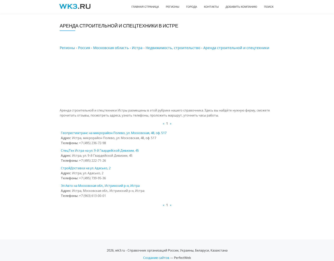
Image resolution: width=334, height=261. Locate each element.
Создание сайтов (156, 258)
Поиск (269, 6)
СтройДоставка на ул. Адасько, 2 (86, 168)
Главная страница (145, 6)
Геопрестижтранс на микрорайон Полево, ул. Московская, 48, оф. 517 (113, 133)
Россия (84, 47)
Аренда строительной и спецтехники (236, 47)
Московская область (111, 47)
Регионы (172, 6)
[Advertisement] (173, 81)
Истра (137, 47)
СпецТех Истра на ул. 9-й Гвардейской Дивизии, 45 (100, 150)
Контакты (211, 6)
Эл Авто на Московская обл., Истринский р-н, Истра (100, 186)
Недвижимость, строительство (173, 47)
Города (191, 6)
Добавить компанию (241, 6)
